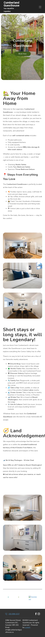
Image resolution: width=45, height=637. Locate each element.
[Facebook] (35, 614)
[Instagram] (38, 614)
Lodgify (27, 627)
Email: (7, 627)
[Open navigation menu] (40, 7)
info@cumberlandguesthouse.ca (13, 631)
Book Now (23, 54)
